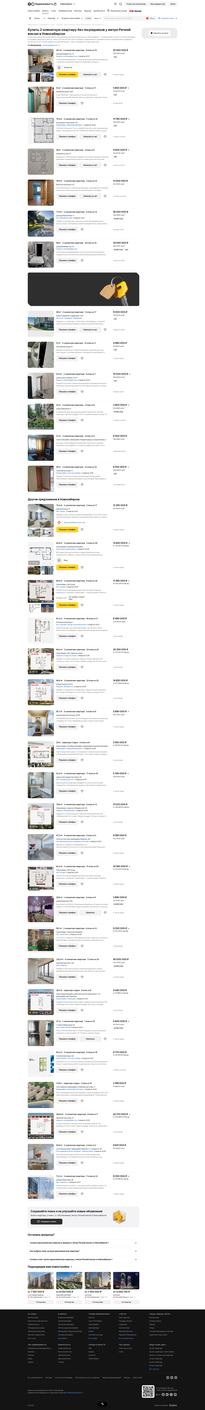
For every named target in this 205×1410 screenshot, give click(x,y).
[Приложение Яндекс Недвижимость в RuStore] (175, 1394)
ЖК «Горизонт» (62, 1182)
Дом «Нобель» (62, 965)
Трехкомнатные (64, 1355)
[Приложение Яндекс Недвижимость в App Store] (163, 1394)
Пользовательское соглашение (87, 1378)
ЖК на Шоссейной (63, 1027)
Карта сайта (137, 1378)
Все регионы (154, 1317)
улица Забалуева (62, 409)
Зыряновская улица (63, 1118)
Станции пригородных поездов (161, 1331)
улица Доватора (62, 901)
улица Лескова (62, 509)
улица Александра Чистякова (67, 777)
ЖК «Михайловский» (64, 218)
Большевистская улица (65, 123)
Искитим (92, 1355)
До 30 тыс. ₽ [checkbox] (38, 293)
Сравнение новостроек (158, 1335)
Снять (121, 1352)
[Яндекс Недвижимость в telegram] (175, 1377)
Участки (31, 1355)
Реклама (48, 1378)
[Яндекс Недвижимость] (42, 4)
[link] (173, 4)
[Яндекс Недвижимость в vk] (167, 1377)
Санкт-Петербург (95, 1321)
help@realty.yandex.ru (75, 1393)
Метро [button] (152, 18)
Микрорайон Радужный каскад (70, 1331)
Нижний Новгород (96, 1335)
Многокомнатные (65, 1352)
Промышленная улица (36, 1331)
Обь (90, 1348)
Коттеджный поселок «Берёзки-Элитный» (72, 841)
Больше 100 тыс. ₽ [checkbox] (41, 300)
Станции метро (155, 1321)
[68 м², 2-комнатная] (42, 325)
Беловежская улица (64, 622)
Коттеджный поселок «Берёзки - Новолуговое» (74, 1151)
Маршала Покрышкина (127, 1335)
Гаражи (30, 1362)
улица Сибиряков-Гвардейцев (67, 316)
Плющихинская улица (36, 1328)
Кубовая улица (33, 1324)
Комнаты (31, 1352)
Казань (91, 1331)
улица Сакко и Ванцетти (65, 378)
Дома (30, 1359)
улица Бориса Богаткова (65, 715)
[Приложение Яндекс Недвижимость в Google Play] (167, 1394)
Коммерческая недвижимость (39, 1348)
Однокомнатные (64, 1348)
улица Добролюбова (64, 216)
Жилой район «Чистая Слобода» (68, 473)
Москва (91, 1317)
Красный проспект (63, 963)
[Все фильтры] (30, 18)
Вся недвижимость (35, 1378)
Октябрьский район (65, 1335)
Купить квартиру (155, 1348)
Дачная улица (33, 1317)
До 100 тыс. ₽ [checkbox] (86, 293)
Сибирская (123, 1324)
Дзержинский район (66, 1317)
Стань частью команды (63, 1378)
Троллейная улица (63, 347)
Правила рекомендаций (111, 1378)
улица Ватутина (62, 154)
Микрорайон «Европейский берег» (69, 125)
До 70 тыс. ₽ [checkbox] (69, 293)
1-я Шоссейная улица (64, 1025)
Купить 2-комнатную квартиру (161, 1355)
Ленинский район (65, 1321)
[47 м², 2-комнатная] (42, 449)
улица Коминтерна (63, 1180)
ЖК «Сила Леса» (62, 934)
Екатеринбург (94, 1328)
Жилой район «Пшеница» (66, 999)
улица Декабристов (63, 54)
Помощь (127, 1378)
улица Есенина (62, 684)
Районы (152, 1324)
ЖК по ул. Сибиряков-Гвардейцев (69, 318)
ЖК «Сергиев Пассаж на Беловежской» (71, 625)
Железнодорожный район (68, 1328)
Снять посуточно (125, 1348)
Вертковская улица (63, 185)
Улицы (151, 1328)
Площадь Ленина (125, 1321)
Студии (61, 1362)
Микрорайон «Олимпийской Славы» (70, 1089)
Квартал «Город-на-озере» (66, 656)
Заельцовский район (66, 1324)
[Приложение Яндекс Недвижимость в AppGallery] (171, 1394)
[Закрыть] (176, 18)
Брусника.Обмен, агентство (74, 522)
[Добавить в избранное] (105, 74)
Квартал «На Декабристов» (66, 56)
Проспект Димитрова (36, 1335)
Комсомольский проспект (38, 1321)
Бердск (91, 1352)
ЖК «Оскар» (61, 587)
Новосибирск (61, 547)
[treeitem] (34, 11)
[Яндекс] (173, 1405)
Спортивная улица (63, 471)
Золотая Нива (124, 1328)
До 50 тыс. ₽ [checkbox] (53, 293)
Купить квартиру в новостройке (161, 1352)
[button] (120, 4)
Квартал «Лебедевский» (65, 810)
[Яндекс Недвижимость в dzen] (171, 1377)
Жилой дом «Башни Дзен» (66, 549)
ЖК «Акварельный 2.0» (65, 779)
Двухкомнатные (64, 1359)
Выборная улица (62, 92)
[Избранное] (115, 4)
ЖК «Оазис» (61, 511)
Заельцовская (124, 1317)
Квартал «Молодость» (64, 686)
